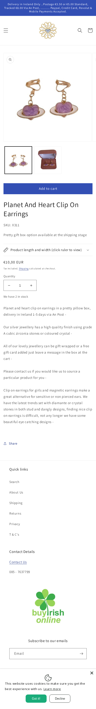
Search (14, 482)
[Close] (91, 673)
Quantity (9, 276)
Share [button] (13, 443)
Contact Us (18, 562)
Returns (15, 513)
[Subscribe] (81, 653)
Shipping (24, 268)
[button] (6, 30)
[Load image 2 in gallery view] (48, 160)
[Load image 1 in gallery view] (18, 160)
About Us (16, 492)
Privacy (14, 524)
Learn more (52, 689)
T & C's (14, 534)
